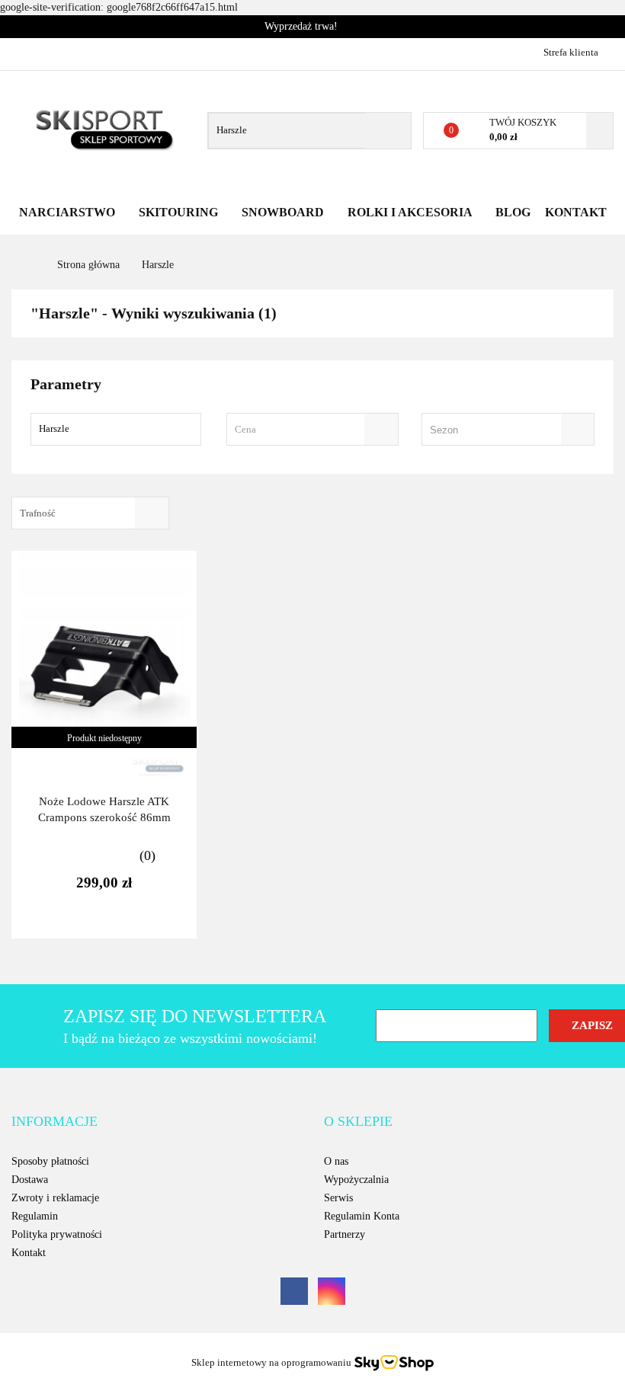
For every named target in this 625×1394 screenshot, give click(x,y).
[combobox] (312, 429)
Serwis (338, 1198)
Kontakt (576, 212)
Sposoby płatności (50, 1161)
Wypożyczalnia (356, 1179)
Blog (512, 212)
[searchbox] (486, 430)
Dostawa (29, 1179)
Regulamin (34, 1216)
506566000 (24, 52)
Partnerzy (344, 1234)
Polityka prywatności (56, 1234)
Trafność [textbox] (38, 513)
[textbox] (299, 429)
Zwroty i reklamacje (55, 1198)
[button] (54, 1122)
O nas (336, 1161)
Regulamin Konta (361, 1216)
